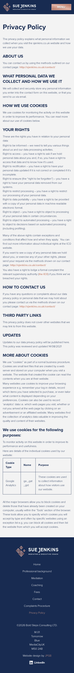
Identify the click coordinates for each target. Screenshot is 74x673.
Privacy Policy (37, 613)
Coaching (37, 585)
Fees (37, 592)
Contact (37, 599)
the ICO (43, 274)
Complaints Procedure (37, 606)
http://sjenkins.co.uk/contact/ (37, 67)
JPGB (48, 656)
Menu (61, 7)
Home (37, 564)
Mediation (37, 578)
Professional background (37, 571)
